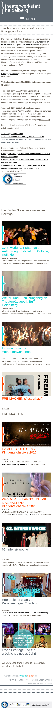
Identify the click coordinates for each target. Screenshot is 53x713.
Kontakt (12, 680)
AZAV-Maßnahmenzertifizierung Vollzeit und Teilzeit (22, 136)
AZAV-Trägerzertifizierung (12, 133)
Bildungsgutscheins (9, 73)
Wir (36, 676)
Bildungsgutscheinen (30, 45)
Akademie (23, 676)
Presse (48, 684)
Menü (30, 19)
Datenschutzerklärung (41, 680)
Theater (30, 676)
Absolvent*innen (35, 684)
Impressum (23, 680)
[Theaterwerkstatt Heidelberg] (24, 8)
